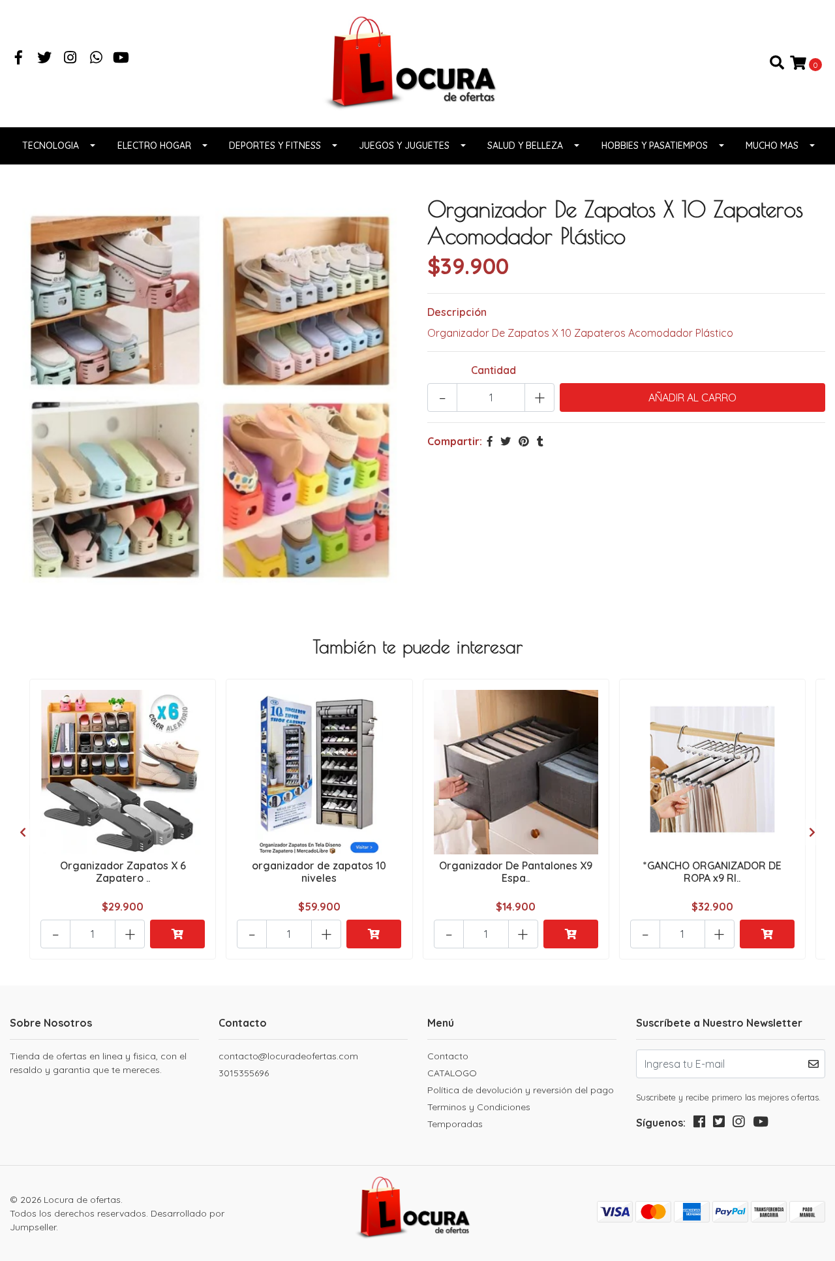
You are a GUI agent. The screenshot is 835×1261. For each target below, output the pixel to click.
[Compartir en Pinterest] (524, 441)
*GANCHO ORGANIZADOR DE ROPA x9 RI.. (712, 871)
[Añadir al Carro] (177, 934)
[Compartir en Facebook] (490, 441)
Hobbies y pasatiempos (654, 145)
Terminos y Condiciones (478, 1107)
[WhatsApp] (96, 58)
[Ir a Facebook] (19, 58)
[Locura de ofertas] (417, 62)
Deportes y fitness (275, 145)
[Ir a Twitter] (45, 58)
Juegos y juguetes (404, 145)
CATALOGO (452, 1073)
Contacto (447, 1056)
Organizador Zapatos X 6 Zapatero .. (123, 871)
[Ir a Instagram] (70, 58)
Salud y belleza (525, 145)
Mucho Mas (772, 145)
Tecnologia (50, 145)
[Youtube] (121, 58)
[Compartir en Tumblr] (540, 441)
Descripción (457, 312)
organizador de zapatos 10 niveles (319, 871)
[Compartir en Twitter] (505, 441)
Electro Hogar (154, 145)
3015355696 (244, 1073)
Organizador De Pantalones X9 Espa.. (515, 871)
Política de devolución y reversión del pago (520, 1090)
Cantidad (493, 370)
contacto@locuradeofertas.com (288, 1056)
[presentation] (23, 832)
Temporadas (455, 1124)
